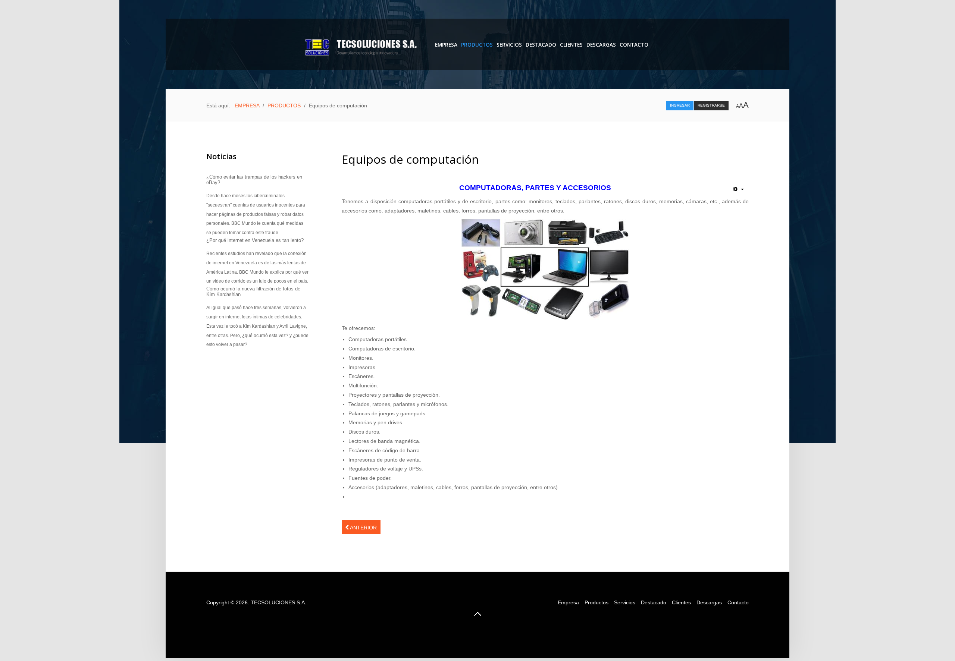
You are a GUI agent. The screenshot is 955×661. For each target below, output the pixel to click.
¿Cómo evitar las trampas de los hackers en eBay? (254, 179)
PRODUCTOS (477, 44)
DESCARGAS (601, 44)
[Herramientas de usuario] (738, 189)
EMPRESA (446, 44)
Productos (596, 602)
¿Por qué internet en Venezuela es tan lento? (255, 240)
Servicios (509, 44)
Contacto (634, 44)
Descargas (709, 602)
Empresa (568, 602)
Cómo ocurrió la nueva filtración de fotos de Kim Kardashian (253, 291)
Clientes (571, 44)
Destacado (541, 44)
